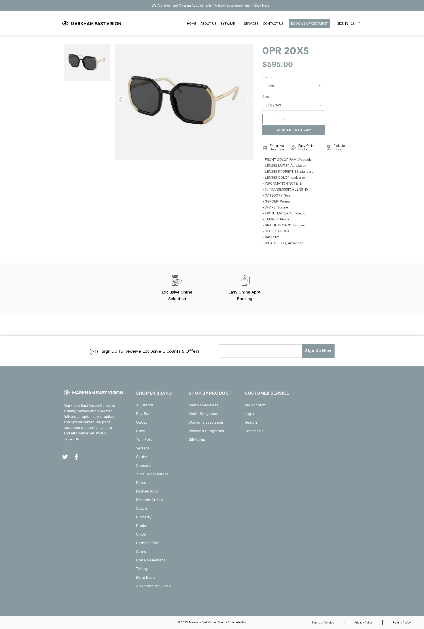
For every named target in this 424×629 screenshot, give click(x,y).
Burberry (143, 517)
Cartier (141, 457)
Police (141, 483)
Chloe (141, 534)
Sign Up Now (318, 351)
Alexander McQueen (153, 586)
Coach (141, 508)
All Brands (144, 405)
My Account (255, 405)
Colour (267, 77)
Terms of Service (323, 622)
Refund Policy (402, 622)
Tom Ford (144, 439)
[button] (351, 23)
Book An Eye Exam (293, 130)
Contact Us (254, 431)
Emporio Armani (149, 500)
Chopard (143, 465)
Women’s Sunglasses (206, 431)
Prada (141, 526)
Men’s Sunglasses (204, 414)
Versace (143, 448)
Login (249, 414)
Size (265, 97)
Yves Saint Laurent (152, 474)
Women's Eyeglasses (206, 422)
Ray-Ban (143, 414)
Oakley (142, 422)
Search (251, 422)
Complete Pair (237, 622)
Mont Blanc (145, 577)
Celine (141, 551)
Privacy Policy (363, 622)
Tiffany (142, 569)
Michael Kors (147, 491)
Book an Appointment (309, 23)
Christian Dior (147, 543)
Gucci (141, 431)
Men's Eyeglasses (203, 405)
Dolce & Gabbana (150, 560)
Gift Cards (197, 439)
